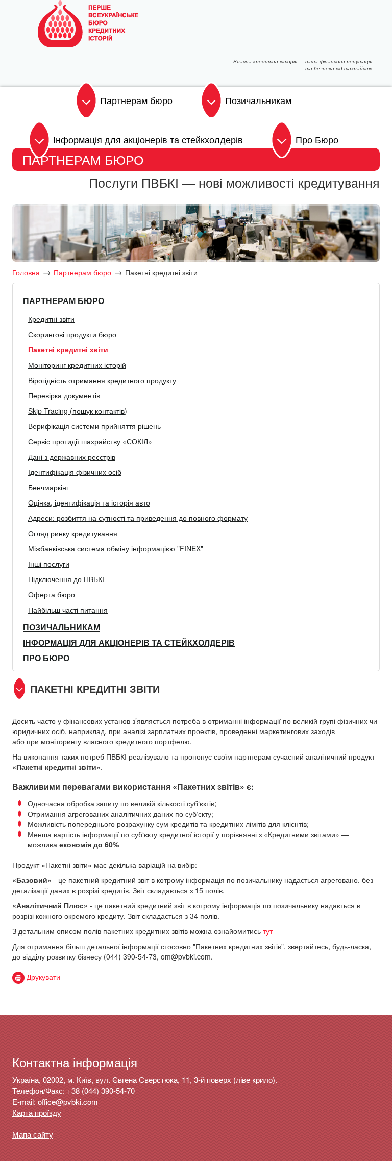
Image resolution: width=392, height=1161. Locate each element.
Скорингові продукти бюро (72, 334)
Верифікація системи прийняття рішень (94, 426)
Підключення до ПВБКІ (66, 579)
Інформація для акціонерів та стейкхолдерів (148, 139)
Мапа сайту (32, 1134)
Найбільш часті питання (68, 609)
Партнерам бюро (136, 100)
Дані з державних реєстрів (71, 456)
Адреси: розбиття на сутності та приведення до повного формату (138, 518)
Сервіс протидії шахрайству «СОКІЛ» (90, 441)
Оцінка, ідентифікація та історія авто (89, 502)
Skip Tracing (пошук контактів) (77, 411)
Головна (26, 272)
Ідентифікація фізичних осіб (74, 472)
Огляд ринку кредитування (72, 533)
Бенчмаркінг (48, 487)
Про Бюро (317, 139)
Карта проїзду (36, 1112)
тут (268, 931)
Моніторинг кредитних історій (77, 365)
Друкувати (42, 977)
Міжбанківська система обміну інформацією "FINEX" (115, 548)
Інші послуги (48, 564)
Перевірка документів (64, 395)
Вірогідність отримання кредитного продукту (102, 380)
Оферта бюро (51, 594)
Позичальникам (258, 100)
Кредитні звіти (51, 319)
